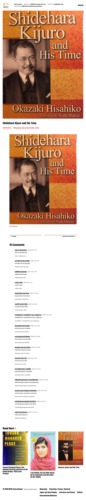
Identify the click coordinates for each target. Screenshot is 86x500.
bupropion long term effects (23, 347)
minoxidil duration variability (23, 369)
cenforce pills (19, 282)
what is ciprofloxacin (21, 250)
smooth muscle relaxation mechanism (26, 391)
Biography (18, 128)
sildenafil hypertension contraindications (26, 380)
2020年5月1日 (7, 128)
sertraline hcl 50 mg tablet (22, 261)
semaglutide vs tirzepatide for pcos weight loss (28, 315)
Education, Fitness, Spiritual (59, 489)
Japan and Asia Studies (27, 128)
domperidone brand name (22, 293)
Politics (37, 128)
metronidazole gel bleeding (22, 337)
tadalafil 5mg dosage (21, 272)
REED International (18, 4)
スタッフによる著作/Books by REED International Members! (28, 6)
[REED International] (6, 5)
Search (80, 5)
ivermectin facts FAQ (21, 358)
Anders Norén (33, 489)
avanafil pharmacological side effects (25, 401)
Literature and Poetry (67, 492)
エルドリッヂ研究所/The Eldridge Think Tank (35, 4)
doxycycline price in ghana (22, 326)
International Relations (48, 495)
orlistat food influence (21, 412)
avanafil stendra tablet (21, 304)
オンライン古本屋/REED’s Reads (55, 4)
